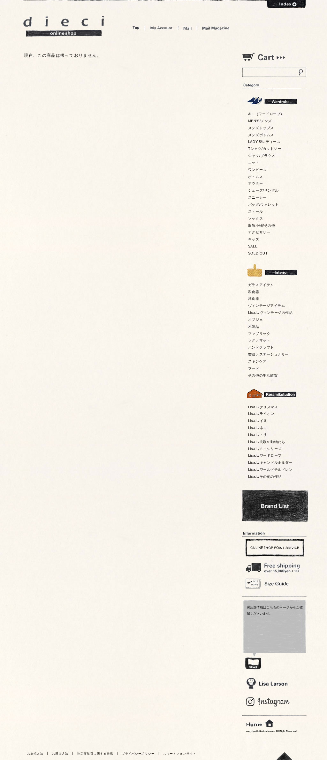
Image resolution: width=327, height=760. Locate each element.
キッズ (253, 239)
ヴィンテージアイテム (266, 305)
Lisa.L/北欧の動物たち (266, 442)
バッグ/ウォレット (263, 204)
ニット (253, 163)
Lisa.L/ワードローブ (265, 455)
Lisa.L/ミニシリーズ (265, 449)
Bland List (275, 506)
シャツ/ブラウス (261, 156)
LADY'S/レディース (264, 142)
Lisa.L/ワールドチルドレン (270, 469)
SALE (252, 246)
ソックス (255, 218)
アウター (255, 183)
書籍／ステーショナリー (268, 354)
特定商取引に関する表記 (95, 753)
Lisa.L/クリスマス (263, 407)
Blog (268, 702)
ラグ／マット (259, 340)
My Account (161, 28)
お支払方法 (35, 753)
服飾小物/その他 (261, 225)
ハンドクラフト (261, 347)
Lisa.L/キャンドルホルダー (270, 462)
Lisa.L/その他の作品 (265, 476)
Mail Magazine (216, 28)
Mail (187, 28)
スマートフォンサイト (179, 753)
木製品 (253, 326)
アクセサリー (259, 232)
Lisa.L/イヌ (257, 421)
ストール (255, 211)
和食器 (253, 292)
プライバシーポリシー (138, 753)
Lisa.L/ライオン (261, 414)
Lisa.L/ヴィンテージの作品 (270, 312)
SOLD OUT (258, 253)
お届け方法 (60, 753)
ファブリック (259, 334)
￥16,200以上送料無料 (274, 566)
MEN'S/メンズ (260, 121)
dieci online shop (63, 26)
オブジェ (255, 319)
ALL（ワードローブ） (266, 114)
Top (136, 28)
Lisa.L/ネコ (257, 428)
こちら (271, 607)
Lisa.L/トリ (257, 435)
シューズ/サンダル (263, 190)
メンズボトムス (261, 135)
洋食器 (253, 298)
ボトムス (255, 177)
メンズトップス (261, 128)
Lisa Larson (267, 683)
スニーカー (257, 197)
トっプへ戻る (284, 756)
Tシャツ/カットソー (264, 149)
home (260, 723)
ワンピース (257, 170)
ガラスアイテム (261, 285)
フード (253, 368)
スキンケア (257, 361)
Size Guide (274, 583)
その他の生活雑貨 (263, 375)
